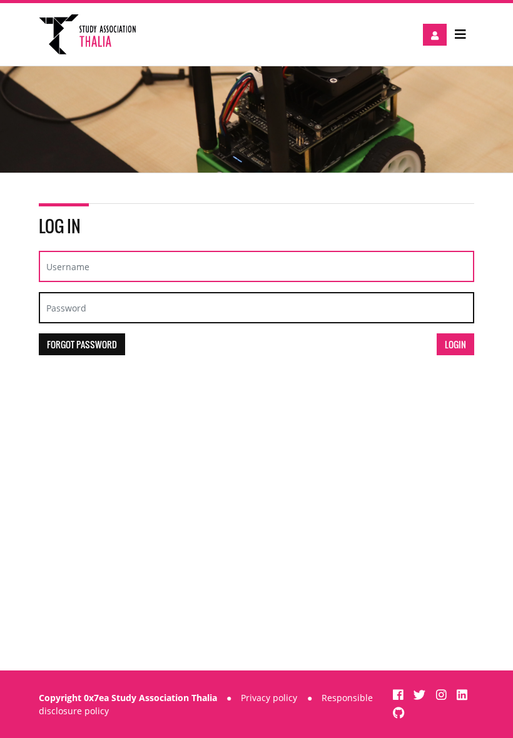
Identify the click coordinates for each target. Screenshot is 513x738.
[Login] (435, 35)
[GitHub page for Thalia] (399, 712)
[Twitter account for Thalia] (421, 694)
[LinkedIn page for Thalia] (462, 694)
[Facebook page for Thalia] (400, 694)
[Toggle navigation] (460, 34)
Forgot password (82, 344)
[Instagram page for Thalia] (443, 694)
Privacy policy (269, 698)
